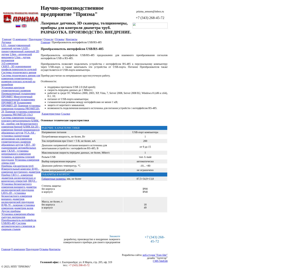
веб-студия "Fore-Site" (155, 255)
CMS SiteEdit (160, 261)
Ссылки (65, 113)
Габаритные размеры (54, 178)
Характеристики (50, 113)
